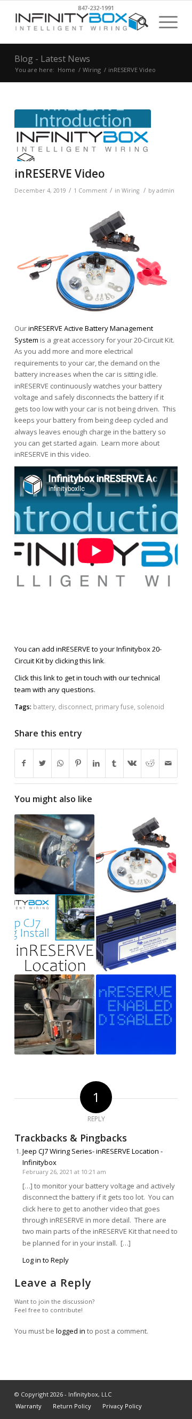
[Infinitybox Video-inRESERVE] (82, 135)
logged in (70, 1331)
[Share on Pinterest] (78, 763)
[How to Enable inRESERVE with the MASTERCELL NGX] (136, 1014)
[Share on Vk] (132, 763)
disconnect (75, 706)
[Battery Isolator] (136, 934)
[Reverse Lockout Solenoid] (54, 1014)
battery (44, 706)
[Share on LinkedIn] (96, 763)
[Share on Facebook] (24, 763)
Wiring (130, 190)
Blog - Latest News (52, 59)
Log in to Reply (45, 1260)
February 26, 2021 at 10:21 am (64, 1172)
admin (165, 190)
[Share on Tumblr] (114, 763)
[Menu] (163, 22)
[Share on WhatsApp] (60, 763)
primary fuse (114, 706)
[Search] (137, 22)
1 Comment (90, 190)
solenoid (150, 706)
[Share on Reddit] (150, 763)
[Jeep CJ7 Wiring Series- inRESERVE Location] (54, 934)
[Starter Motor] (54, 854)
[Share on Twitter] (42, 763)
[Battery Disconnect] (136, 854)
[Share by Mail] (168, 763)
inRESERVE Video (59, 173)
